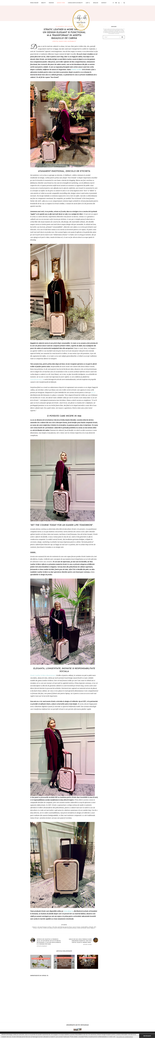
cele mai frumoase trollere (44, 927)
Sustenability (71, 41)
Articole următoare (42, 946)
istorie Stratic (76, 927)
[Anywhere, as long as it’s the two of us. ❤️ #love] (81, 1030)
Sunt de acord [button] (147, 1036)
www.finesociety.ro (36, 379)
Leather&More (84, 927)
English (95, 2)
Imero (70, 927)
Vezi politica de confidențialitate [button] (124, 1037)
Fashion (51, 2)
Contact (103, 2)
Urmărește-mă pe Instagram (77, 1025)
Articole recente (87, 944)
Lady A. (88, 2)
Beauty (43, 2)
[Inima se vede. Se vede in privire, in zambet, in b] (74, 1030)
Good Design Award (63, 927)
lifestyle (91, 927)
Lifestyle (55, 41)
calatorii (34, 927)
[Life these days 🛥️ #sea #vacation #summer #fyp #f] (76, 1030)
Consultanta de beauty (75, 2)
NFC (95, 927)
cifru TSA (54, 927)
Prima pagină (34, 2)
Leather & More (76, 69)
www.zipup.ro (68, 911)
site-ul (93, 392)
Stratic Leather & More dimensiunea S (43, 675)
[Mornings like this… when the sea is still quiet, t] (79, 1030)
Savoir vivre (61, 2)
